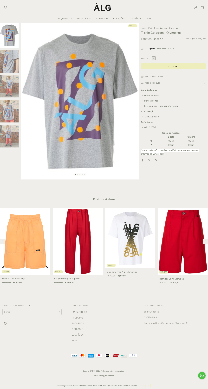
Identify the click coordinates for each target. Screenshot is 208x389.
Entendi (145, 385)
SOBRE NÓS (102, 18)
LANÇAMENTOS (64, 18)
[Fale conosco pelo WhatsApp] (202, 375)
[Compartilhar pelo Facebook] (142, 160)
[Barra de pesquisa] (5, 7)
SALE (149, 18)
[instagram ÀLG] (5, 323)
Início (143, 28)
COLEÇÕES (119, 18)
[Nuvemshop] (104, 376)
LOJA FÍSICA (135, 18)
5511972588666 (151, 312)
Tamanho (145, 58)
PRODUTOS (83, 18)
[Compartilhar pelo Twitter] (149, 160)
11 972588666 (150, 317)
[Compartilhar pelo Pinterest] (156, 160)
